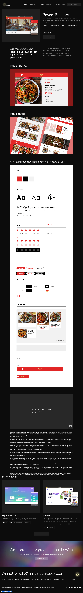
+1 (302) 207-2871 (50, 587)
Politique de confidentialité (27, 587)
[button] (63, 4)
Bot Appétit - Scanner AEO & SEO (61, 579)
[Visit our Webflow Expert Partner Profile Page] (6, 591)
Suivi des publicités (47, 28)
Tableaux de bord (47, 32)
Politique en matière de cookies (40, 587)
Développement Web (72, 25)
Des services (32, 4)
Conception (27, 522)
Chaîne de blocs (51, 524)
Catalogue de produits (55, 25)
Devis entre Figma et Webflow (53, 4)
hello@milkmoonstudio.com (41, 573)
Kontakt (73, 579)
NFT (44, 524)
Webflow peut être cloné (46, 579)
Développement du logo (63, 524)
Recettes (45, 25)
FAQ (38, 4)
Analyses (56, 28)
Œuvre (25, 4)
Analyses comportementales (67, 28)
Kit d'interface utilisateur (49, 527)
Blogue (42, 4)
